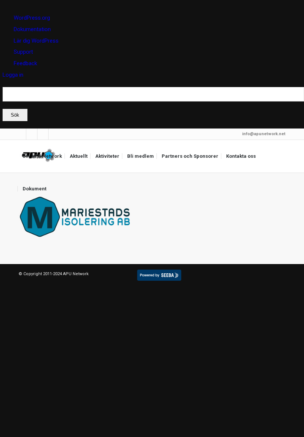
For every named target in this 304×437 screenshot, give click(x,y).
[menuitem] (153, 104)
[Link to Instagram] (42, 134)
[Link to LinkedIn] (20, 134)
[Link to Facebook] (31, 134)
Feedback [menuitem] (25, 63)
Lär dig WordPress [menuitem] (36, 40)
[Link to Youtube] (54, 134)
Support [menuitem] (23, 52)
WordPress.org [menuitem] (32, 17)
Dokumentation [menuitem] (32, 29)
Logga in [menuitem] (13, 74)
